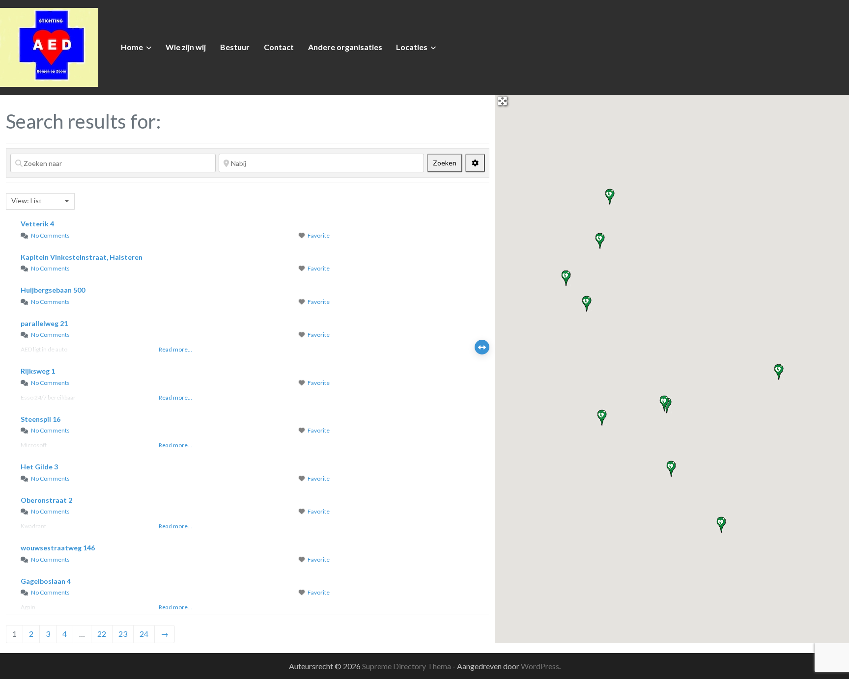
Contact (279, 47)
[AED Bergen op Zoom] (49, 46)
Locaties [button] (411, 47)
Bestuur (235, 47)
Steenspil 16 (40, 419)
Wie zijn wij (186, 47)
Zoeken (447, 162)
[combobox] (40, 201)
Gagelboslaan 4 (46, 581)
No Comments (50, 235)
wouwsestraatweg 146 (58, 547)
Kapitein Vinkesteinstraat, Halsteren (81, 257)
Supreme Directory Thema (407, 666)
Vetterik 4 (37, 223)
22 (101, 633)
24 (144, 633)
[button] (664, 403)
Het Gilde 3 (39, 466)
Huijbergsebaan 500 (53, 290)
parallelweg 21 (44, 323)
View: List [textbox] (26, 200)
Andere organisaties (345, 47)
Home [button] (132, 47)
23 (122, 633)
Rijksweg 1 (38, 371)
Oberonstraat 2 (46, 500)
